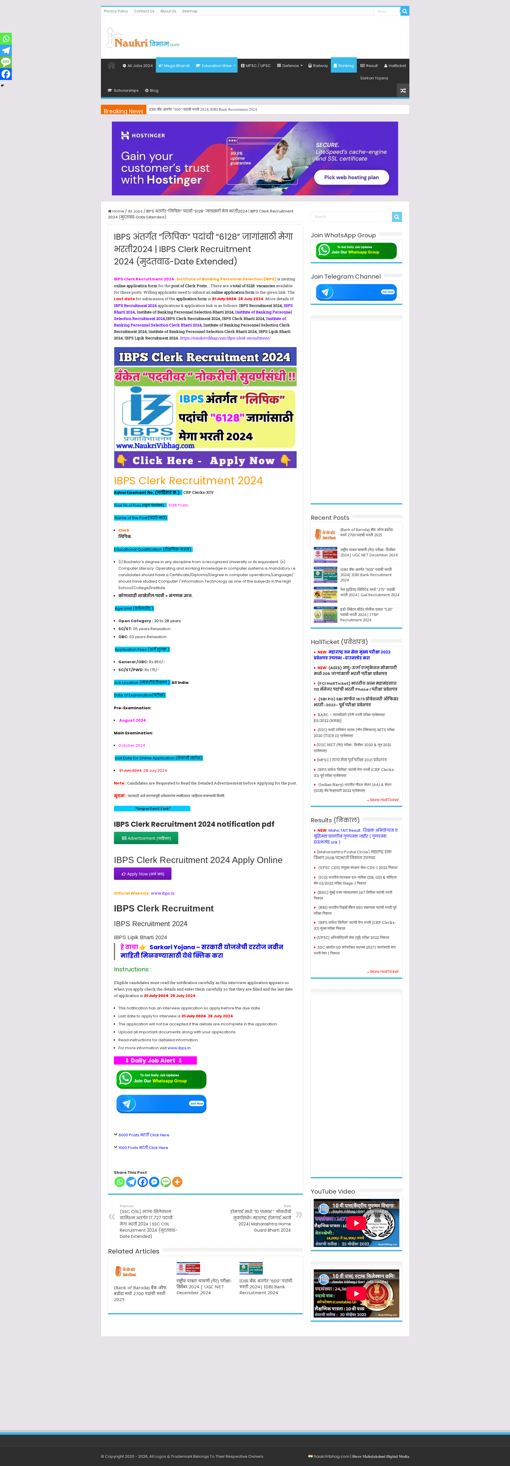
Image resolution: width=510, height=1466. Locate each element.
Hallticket (397, 65)
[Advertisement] (297, 35)
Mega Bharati (177, 65)
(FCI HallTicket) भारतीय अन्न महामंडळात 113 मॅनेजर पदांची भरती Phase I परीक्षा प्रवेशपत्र (356, 686)
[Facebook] (143, 1182)
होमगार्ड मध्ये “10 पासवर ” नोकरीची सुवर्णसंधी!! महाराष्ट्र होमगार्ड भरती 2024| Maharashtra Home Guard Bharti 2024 (261, 1218)
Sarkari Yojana (374, 78)
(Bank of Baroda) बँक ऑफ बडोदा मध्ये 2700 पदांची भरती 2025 (140, 1293)
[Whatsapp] (120, 1182)
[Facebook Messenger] (154, 1182)
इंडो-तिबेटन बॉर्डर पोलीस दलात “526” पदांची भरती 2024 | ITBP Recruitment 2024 (366, 614)
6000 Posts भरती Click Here (144, 1135)
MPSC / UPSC (258, 65)
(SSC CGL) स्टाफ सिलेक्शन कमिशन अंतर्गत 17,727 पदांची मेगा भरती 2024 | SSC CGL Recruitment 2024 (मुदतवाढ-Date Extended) (148, 1221)
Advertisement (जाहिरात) (149, 838)
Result (372, 65)
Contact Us (144, 11)
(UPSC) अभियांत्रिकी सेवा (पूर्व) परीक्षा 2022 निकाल (353, 937)
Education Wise (217, 65)
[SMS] (166, 1182)
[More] (177, 1182)
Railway (320, 65)
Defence (290, 65)
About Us (168, 11)
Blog (154, 90)
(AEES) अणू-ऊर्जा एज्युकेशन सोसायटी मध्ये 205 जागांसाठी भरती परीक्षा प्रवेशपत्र (355, 670)
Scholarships (126, 90)
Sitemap (189, 11)
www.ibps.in (162, 893)
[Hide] (2, 85)
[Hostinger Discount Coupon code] (255, 158)
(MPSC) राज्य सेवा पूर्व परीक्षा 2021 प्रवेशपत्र (352, 760)
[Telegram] (131, 1182)
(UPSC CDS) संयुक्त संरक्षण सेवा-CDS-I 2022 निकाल (358, 867)
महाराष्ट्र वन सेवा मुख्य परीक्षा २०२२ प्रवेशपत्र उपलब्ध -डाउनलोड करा (352, 655)
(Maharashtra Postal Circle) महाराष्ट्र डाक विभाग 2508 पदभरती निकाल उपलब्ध (353, 855)
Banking (346, 65)
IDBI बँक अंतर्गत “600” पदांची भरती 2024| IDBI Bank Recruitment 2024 (265, 1286)
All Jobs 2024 (140, 65)
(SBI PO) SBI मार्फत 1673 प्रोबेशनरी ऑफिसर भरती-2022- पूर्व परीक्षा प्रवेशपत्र (356, 702)
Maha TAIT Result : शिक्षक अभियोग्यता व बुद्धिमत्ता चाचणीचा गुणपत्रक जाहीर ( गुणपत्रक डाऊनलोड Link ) (356, 836)
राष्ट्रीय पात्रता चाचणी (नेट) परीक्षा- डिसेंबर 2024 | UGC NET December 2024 (204, 1286)
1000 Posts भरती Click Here (143, 1147)
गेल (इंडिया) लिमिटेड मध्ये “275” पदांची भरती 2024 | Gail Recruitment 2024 (204, 109)
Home (111, 65)
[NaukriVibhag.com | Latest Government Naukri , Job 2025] (142, 36)
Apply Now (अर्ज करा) (145, 874)
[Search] (405, 11)
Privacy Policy (116, 11)
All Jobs (135, 211)
